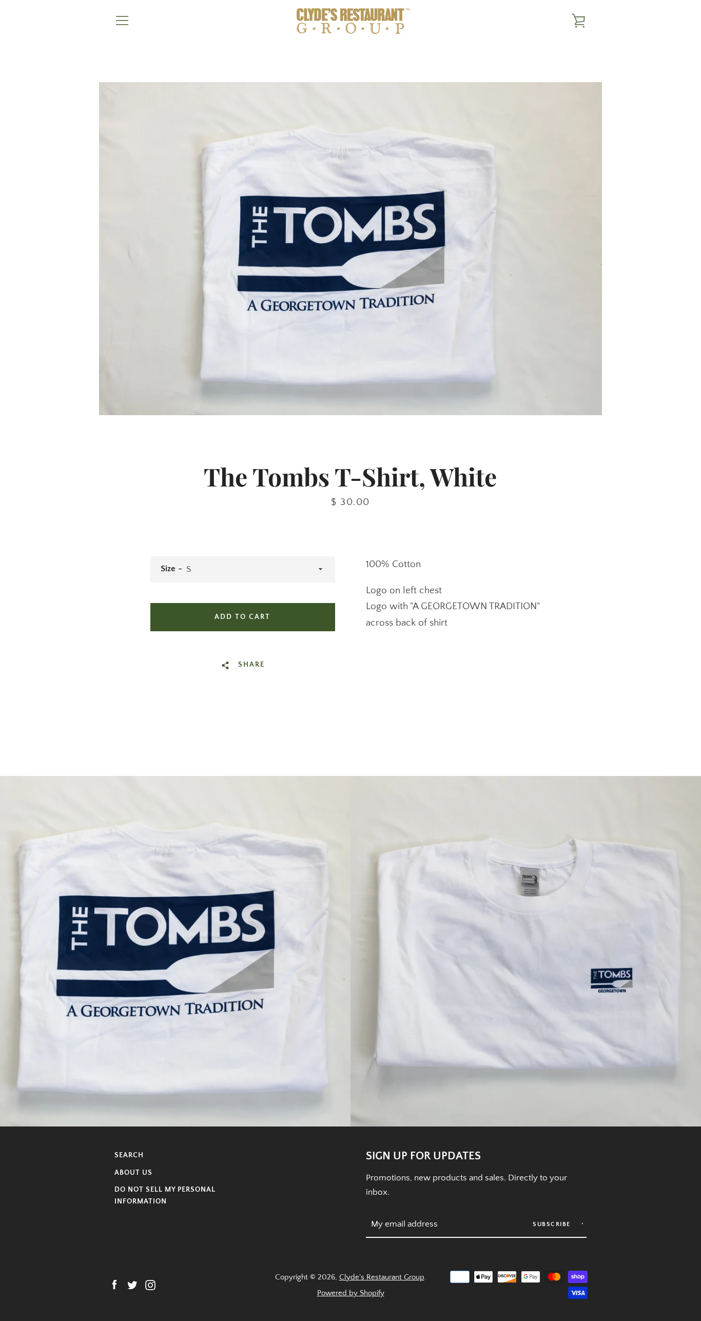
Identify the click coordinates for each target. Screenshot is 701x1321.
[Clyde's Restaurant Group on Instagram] (150, 1284)
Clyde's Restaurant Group (381, 1277)
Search (129, 1155)
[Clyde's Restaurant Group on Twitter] (132, 1284)
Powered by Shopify (350, 1293)
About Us (133, 1173)
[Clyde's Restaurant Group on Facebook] (114, 1284)
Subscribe (553, 1224)
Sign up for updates (423, 1156)
